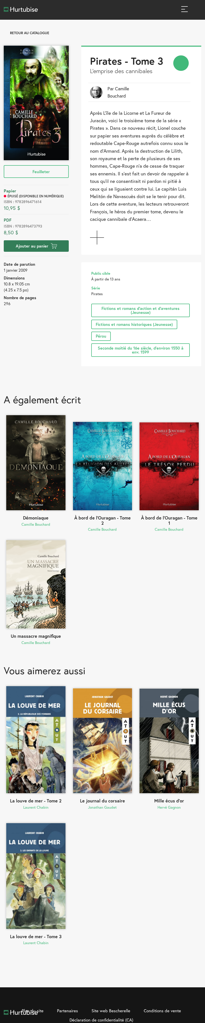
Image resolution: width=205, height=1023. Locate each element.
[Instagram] (177, 999)
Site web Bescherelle (111, 1011)
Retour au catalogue (29, 32)
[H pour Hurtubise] (187, 999)
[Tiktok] (197, 999)
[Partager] (181, 63)
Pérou (101, 336)
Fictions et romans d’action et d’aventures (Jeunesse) (141, 310)
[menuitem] (181, 63)
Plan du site (33, 1011)
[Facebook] (166, 999)
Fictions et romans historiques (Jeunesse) (134, 324)
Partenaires (67, 1011)
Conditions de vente (162, 1011)
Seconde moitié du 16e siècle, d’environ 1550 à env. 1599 (141, 350)
